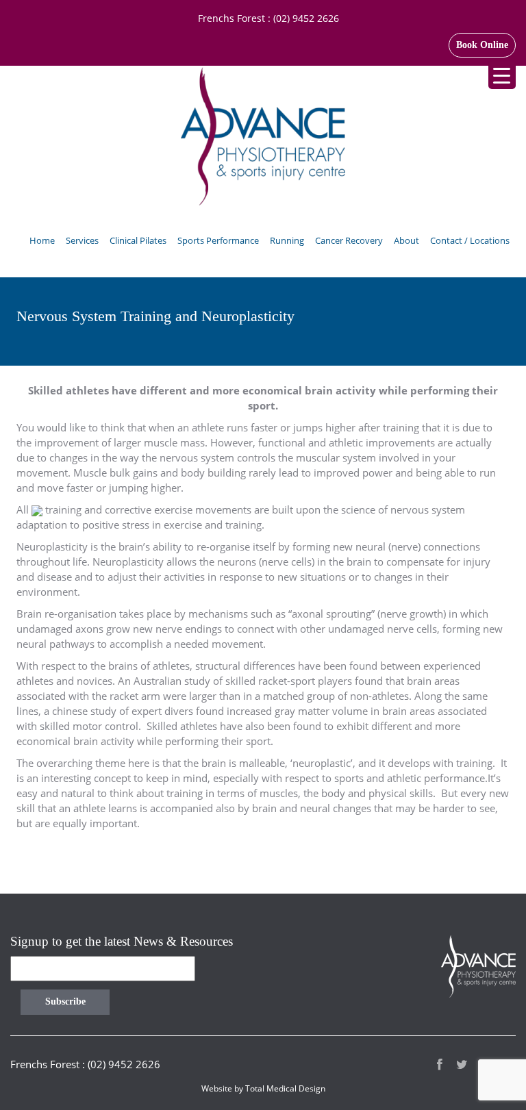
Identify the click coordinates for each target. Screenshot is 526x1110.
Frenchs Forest (231, 18)
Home (42, 240)
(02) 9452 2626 (306, 18)
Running (287, 240)
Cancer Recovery (349, 240)
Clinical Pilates (138, 240)
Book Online (482, 45)
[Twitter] (462, 1066)
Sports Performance (218, 240)
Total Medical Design (285, 1088)
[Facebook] (439, 1066)
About (406, 240)
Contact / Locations (470, 240)
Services (82, 240)
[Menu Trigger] (502, 75)
